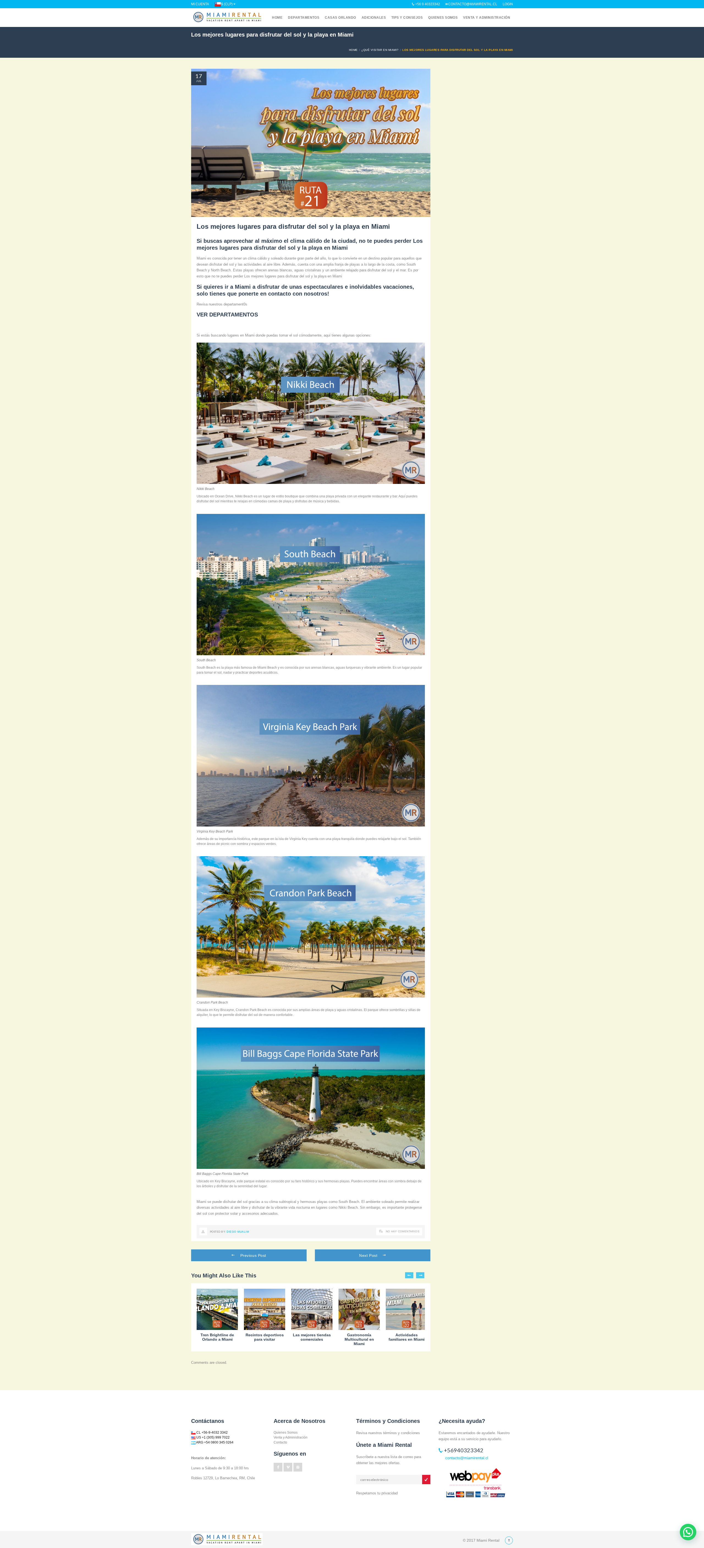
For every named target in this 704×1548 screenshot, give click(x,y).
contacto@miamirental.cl (472, 4)
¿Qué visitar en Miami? (380, 49)
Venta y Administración (486, 18)
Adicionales (374, 18)
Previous (409, 1275)
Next (420, 1275)
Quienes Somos (443, 18)
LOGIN (508, 4)
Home (277, 18)
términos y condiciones (401, 1433)
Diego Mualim (238, 1231)
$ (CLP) (227, 4)
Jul (198, 80)
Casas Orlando (340, 18)
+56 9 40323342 (427, 4)
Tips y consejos (407, 18)
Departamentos (303, 18)
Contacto (280, 1442)
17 (198, 75)
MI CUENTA (200, 4)
